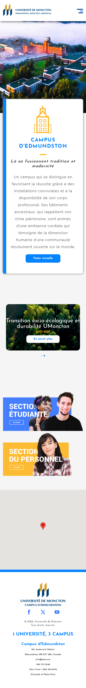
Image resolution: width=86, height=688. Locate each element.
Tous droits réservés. (43, 625)
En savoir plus (43, 339)
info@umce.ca (43, 659)
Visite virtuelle (43, 258)
